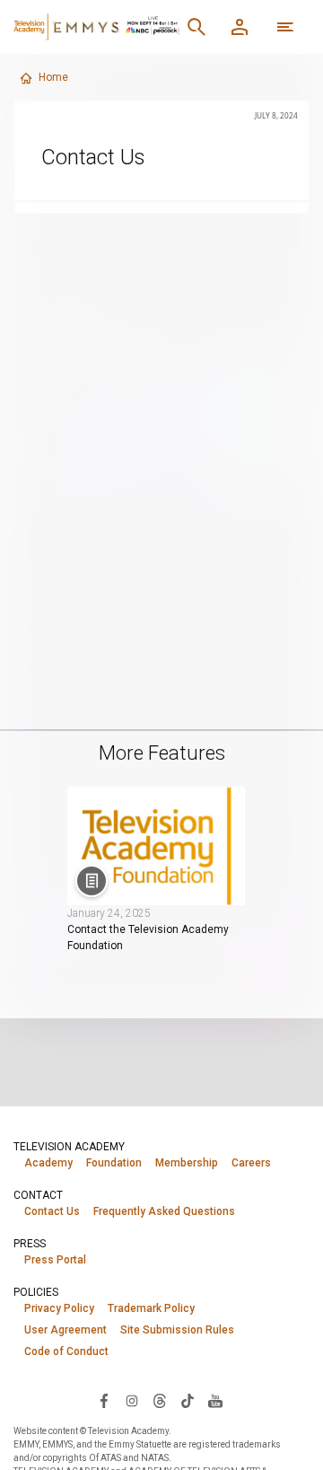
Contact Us (52, 1211)
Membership (186, 1163)
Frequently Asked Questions (164, 1211)
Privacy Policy (59, 1308)
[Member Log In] (239, 26)
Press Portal (55, 1260)
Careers (251, 1163)
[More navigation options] (285, 26)
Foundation (114, 1163)
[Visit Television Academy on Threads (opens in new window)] (159, 1400)
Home (53, 77)
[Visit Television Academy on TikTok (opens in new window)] (187, 1400)
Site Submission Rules (177, 1330)
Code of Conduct (66, 1351)
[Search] (196, 26)
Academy (48, 1163)
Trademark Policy (151, 1308)
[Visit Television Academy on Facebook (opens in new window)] (104, 1400)
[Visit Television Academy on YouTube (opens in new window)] (215, 1400)
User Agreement (65, 1330)
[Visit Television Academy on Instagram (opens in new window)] (132, 1400)
